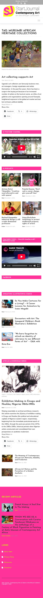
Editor (3, 226)
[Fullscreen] (38, 157)
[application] (21, 148)
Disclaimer (8, 567)
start (3, 80)
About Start (8, 551)
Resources (8, 562)
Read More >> (7, 104)
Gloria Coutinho (6, 535)
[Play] (5, 157)
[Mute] (34, 157)
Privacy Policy (9, 557)
